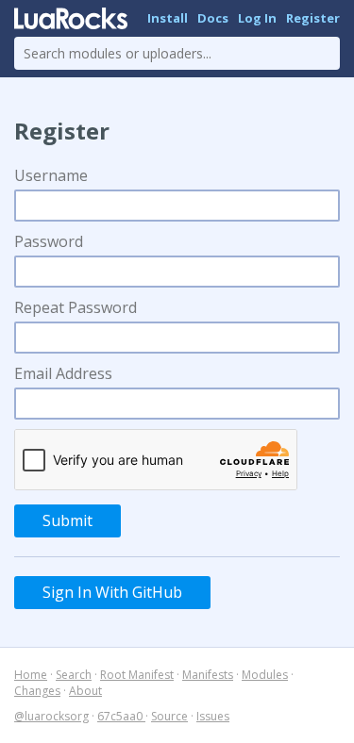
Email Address (63, 373)
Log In (257, 17)
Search (74, 675)
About (85, 691)
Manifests (207, 675)
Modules (265, 675)
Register (313, 17)
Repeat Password (75, 307)
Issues (212, 716)
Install (167, 17)
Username (51, 175)
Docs (212, 17)
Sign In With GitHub (112, 592)
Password (48, 241)
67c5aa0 (121, 716)
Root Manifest (137, 675)
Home (30, 675)
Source (169, 716)
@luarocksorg (51, 716)
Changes (37, 691)
